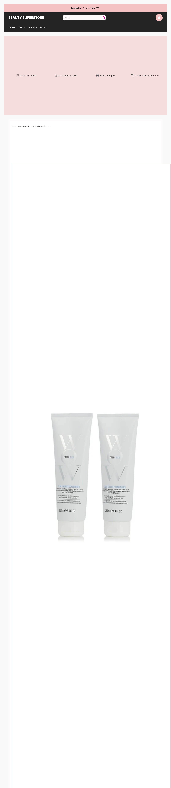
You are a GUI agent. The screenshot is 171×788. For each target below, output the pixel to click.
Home (11, 27)
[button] (20, 27)
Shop (14, 126)
